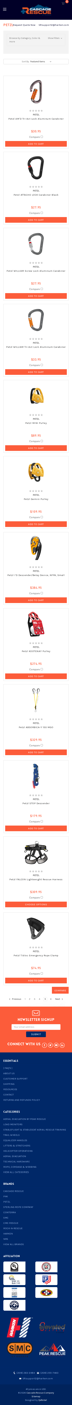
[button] (36, 40)
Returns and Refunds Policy (21, 1100)
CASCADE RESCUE (13, 1191)
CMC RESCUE (10, 1223)
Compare (35, 136)
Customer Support (15, 1078)
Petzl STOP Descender (36, 803)
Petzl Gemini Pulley (36, 499)
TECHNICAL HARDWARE (16, 1161)
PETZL (6, 1201)
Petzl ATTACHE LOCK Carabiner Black (36, 194)
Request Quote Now (24, 25)
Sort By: (25, 61)
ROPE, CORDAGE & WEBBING (20, 1167)
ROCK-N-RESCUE (13, 1228)
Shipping (8, 1084)
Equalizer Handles (15, 1140)
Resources (10, 1089)
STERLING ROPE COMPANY (18, 1207)
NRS (5, 1239)
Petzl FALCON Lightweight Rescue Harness (36, 879)
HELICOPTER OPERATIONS (18, 1151)
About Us (9, 1073)
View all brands (13, 1244)
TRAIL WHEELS (11, 1135)
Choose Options (36, 904)
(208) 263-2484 (26, 1372)
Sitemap (36, 1396)
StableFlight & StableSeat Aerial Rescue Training (34, 1129)
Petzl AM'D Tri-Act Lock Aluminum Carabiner (36, 118)
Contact (8, 1094)
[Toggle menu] (4, 9)
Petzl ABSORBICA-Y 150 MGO (36, 727)
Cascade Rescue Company (40, 1393)
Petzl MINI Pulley (36, 423)
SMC (6, 1217)
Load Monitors (13, 1124)
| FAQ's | (7, 1068)
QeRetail (42, 1400)
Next (58, 999)
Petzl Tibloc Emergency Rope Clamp (36, 955)
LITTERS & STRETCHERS (16, 1145)
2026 (23, 1393)
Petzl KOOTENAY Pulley (36, 651)
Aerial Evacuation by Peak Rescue (24, 1119)
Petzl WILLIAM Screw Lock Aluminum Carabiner (36, 270)
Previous (16, 999)
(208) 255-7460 (49, 1372)
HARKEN (8, 1233)
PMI (5, 1196)
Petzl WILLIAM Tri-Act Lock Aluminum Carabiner (36, 346)
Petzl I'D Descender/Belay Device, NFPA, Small (36, 575)
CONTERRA (9, 1212)
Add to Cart (36, 143)
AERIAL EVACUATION (14, 1156)
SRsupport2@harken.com (54, 25)
